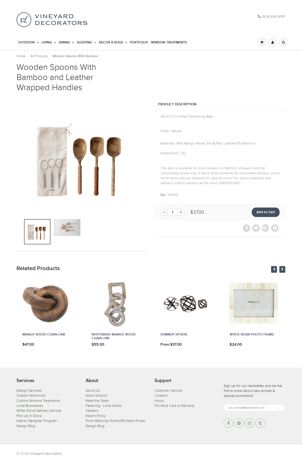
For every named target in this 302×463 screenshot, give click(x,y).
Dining (64, 42)
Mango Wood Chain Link (43, 334)
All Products (38, 56)
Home (21, 56)
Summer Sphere (174, 334)
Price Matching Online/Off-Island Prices (115, 421)
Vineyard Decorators (46, 453)
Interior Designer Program (37, 421)
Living (47, 42)
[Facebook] (228, 423)
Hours (159, 401)
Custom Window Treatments (38, 401)
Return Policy (96, 416)
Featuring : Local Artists (104, 406)
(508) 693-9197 (273, 16)
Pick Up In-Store (29, 416)
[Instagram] (249, 423)
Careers (92, 410)
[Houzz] (260, 423)
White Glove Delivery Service (39, 410)
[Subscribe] (279, 408)
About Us (93, 390)
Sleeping (84, 42)
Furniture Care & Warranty (174, 406)
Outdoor (26, 42)
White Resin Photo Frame (252, 334)
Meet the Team (97, 401)
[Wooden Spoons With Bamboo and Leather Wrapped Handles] (82, 159)
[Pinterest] (239, 423)
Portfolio (139, 42)
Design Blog (26, 426)
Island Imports (96, 395)
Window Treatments (169, 42)
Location (161, 395)
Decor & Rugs (111, 42)
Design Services (29, 390)
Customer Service (168, 390)
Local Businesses (30, 406)
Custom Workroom (31, 395)
